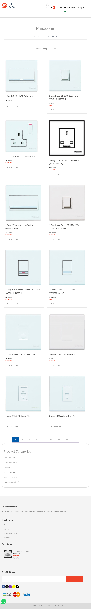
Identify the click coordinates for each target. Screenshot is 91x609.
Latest (6, 529)
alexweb (60, 606)
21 (59, 440)
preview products (10, 533)
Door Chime (8, 458)
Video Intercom (9, 477)
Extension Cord (9, 463)
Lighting (7, 467)
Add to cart (13, 107)
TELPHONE (8, 472)
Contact (7, 538)
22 (67, 440)
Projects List (9, 525)
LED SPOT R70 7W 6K (21, 551)
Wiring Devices (9, 482)
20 (51, 440)
